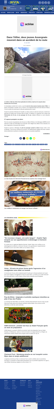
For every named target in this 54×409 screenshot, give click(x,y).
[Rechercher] (45, 2)
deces (30, 144)
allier (13, 144)
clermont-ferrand (8, 144)
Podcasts (32, 12)
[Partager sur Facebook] (20, 139)
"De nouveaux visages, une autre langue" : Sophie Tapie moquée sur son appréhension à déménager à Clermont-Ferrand (25, 240)
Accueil (3, 12)
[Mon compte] (48, 2)
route (38, 144)
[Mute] (21, 8)
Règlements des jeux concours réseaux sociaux (39, 387)
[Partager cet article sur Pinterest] (27, 139)
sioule (46, 144)
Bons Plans (10, 12)
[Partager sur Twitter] (23, 139)
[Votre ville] (39, 2)
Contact (6, 382)
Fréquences (7, 388)
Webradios (24, 12)
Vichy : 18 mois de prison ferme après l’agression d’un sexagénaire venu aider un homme (24, 269)
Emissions (22, 383)
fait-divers (34, 144)
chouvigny (42, 144)
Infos (17, 12)
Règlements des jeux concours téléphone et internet (39, 401)
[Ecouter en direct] (42, 2)
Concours (39, 12)
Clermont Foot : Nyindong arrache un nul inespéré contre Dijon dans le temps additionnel (26, 355)
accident (23, 144)
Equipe (6, 383)
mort (27, 144)
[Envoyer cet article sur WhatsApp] (30, 139)
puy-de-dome (17, 144)
